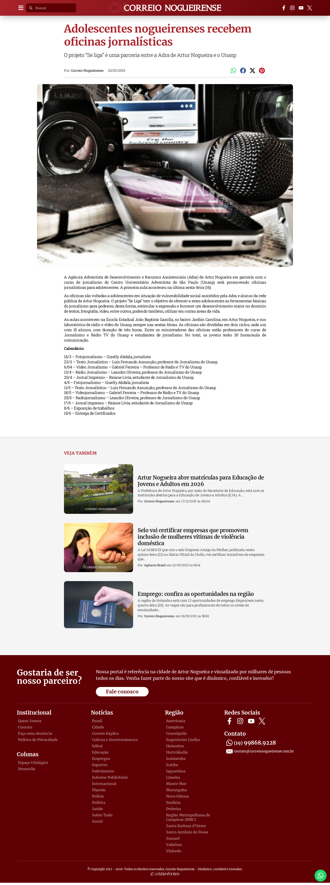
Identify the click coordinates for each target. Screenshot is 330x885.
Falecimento (103, 771)
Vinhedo (173, 851)
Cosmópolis (176, 733)
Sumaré (173, 838)
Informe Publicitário (110, 777)
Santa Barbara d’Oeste (186, 826)
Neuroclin (26, 769)
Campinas (175, 727)
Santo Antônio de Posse (187, 832)
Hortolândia (177, 752)
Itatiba (172, 765)
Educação (100, 752)
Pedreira (173, 809)
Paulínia (173, 802)
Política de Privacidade (38, 739)
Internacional (104, 783)
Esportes (100, 765)
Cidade (98, 727)
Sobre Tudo (102, 815)
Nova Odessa (177, 796)
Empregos (101, 758)
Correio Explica (105, 733)
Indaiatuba (175, 758)
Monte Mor (176, 783)
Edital (97, 746)
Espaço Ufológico (33, 762)
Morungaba (176, 790)
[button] (21, 8)
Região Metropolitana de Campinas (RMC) (188, 817)
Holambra (175, 746)
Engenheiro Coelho (183, 739)
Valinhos (174, 844)
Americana (175, 721)
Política (98, 802)
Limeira (173, 777)
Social (97, 821)
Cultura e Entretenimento (115, 739)
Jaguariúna (175, 771)
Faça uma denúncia (35, 733)
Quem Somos (30, 721)
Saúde (97, 809)
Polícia (98, 796)
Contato (25, 727)
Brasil (97, 721)
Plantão (99, 790)
